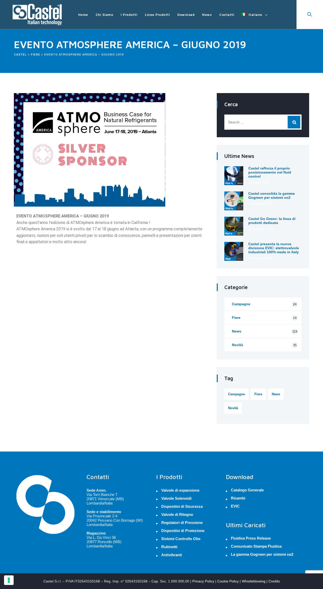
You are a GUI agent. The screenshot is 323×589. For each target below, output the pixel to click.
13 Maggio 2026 (260, 204)
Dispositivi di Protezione (182, 530)
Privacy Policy (203, 581)
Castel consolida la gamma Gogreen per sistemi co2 (271, 195)
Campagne (264, 304)
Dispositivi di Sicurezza (182, 506)
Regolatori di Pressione (182, 522)
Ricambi (238, 498)
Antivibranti (171, 555)
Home (83, 15)
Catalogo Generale (247, 490)
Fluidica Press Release (251, 538)
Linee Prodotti (157, 15)
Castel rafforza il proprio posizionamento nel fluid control (269, 172)
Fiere (264, 318)
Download (186, 15)
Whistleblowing (253, 581)
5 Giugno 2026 (259, 182)
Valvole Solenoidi (176, 498)
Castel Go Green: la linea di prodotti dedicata (271, 221)
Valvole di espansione (180, 490)
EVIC (235, 506)
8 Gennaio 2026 (259, 258)
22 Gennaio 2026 (260, 229)
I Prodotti (129, 15)
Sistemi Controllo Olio (180, 539)
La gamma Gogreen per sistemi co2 (262, 554)
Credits (274, 581)
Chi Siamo (104, 15)
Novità (264, 345)
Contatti (226, 15)
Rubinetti (169, 547)
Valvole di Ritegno (177, 514)
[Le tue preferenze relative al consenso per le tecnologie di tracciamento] (9, 580)
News (207, 15)
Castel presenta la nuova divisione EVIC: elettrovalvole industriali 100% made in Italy (273, 248)
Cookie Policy (228, 581)
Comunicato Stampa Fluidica (256, 546)
